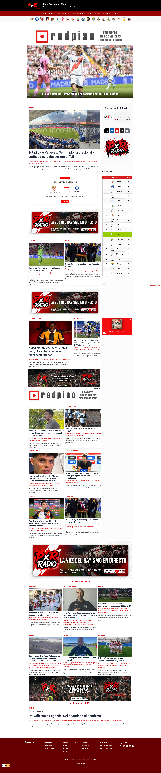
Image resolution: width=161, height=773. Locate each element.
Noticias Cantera (49, 748)
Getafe (119, 269)
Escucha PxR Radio (106, 745)
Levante (119, 273)
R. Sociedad (119, 254)
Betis (118, 201)
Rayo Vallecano (62, 13)
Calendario (66, 751)
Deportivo (120, 215)
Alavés (119, 186)
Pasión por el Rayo (55, 4)
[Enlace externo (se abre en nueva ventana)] (80, 36)
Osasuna (119, 244)
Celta (118, 225)
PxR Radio (106, 13)
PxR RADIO (65, 201)
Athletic (119, 259)
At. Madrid (120, 196)
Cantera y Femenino (93, 13)
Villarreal (120, 210)
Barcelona (120, 239)
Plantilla (65, 745)
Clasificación (67, 748)
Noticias (51, 13)
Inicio (44, 13)
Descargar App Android (107, 748)
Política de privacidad (80, 763)
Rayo (118, 234)
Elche (118, 220)
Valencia (119, 230)
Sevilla (119, 181)
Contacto (116, 13)
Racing (119, 205)
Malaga (119, 264)
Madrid (119, 249)
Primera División (77, 13)
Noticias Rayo (48, 745)
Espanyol (119, 191)
